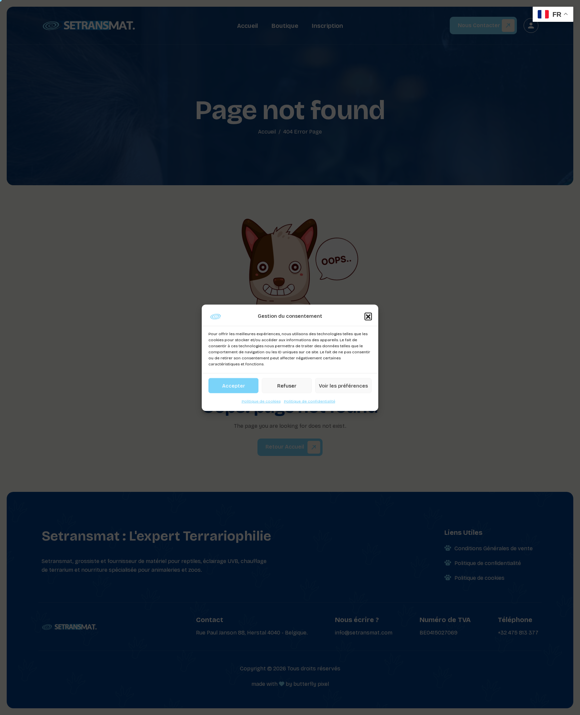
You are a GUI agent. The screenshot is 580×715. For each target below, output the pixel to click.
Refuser (286, 385)
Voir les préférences (343, 385)
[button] (368, 316)
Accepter (233, 385)
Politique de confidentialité (309, 401)
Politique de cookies (261, 401)
